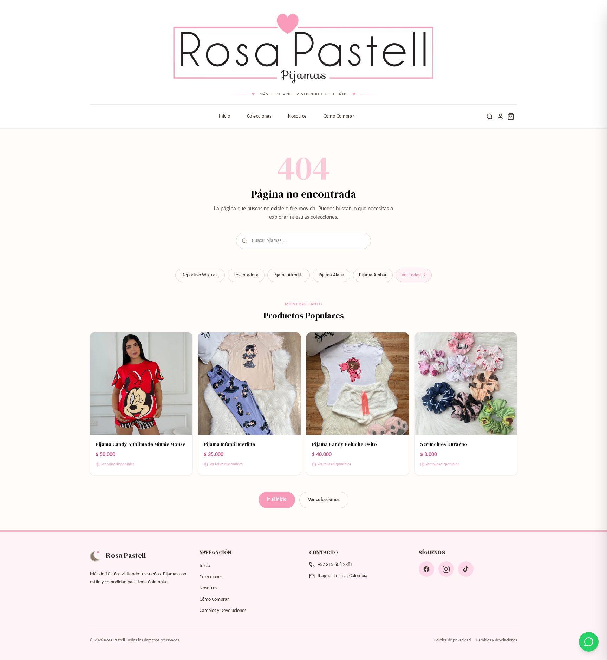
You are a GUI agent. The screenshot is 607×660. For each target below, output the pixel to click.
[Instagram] (446, 569)
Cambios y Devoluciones (223, 610)
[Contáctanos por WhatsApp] (589, 642)
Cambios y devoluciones (496, 640)
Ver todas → (414, 275)
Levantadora (246, 275)
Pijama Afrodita (288, 275)
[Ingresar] (500, 116)
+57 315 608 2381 (335, 564)
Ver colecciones (324, 499)
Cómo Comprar (339, 116)
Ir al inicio (277, 499)
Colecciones (259, 116)
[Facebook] (426, 569)
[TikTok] (466, 569)
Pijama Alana (331, 275)
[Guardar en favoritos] (182, 342)
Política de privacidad (452, 640)
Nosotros (297, 116)
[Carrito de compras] (510, 116)
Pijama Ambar (373, 275)
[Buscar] (489, 116)
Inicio (224, 116)
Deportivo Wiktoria (200, 275)
